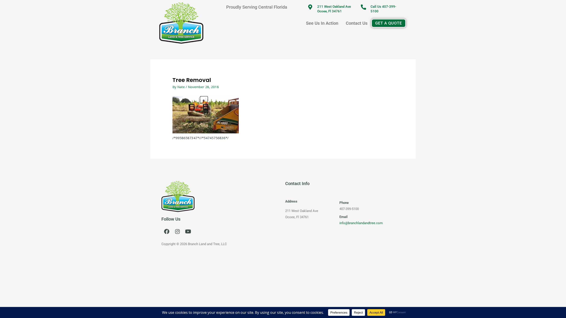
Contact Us (356, 23)
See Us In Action (322, 23)
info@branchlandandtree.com (361, 223)
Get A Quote (388, 23)
